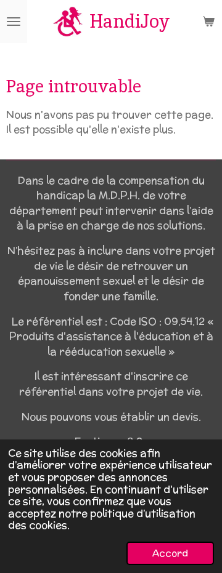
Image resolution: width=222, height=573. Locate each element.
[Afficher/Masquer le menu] (13, 21)
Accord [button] (170, 553)
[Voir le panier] (208, 21)
